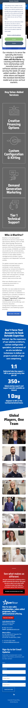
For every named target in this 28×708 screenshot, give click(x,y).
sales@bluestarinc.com (12, 629)
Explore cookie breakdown (14, 35)
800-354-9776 (8, 628)
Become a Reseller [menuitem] (14, 1)
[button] (26, 6)
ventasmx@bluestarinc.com (11, 642)
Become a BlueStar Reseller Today (14, 591)
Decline (14, 43)
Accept (14, 39)
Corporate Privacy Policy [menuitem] (14, 700)
